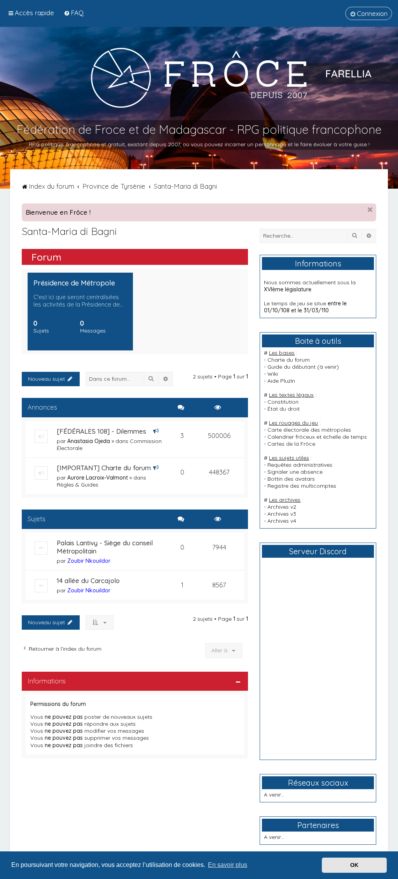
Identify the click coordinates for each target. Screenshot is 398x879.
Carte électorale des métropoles (309, 429)
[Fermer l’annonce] (370, 209)
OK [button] (354, 865)
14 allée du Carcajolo (88, 580)
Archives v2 (281, 506)
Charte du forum (288, 359)
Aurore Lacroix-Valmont (97, 477)
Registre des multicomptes (301, 485)
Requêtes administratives (299, 464)
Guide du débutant (291, 366)
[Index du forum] (199, 77)
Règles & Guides (77, 484)
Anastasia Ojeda (88, 441)
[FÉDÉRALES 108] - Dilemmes (101, 431)
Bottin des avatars (291, 478)
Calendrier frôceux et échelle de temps (317, 436)
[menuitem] (74, 13)
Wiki (272, 373)
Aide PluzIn (281, 380)
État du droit (283, 408)
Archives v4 (281, 520)
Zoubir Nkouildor (88, 560)
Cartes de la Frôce (291, 443)
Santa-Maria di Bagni (69, 231)
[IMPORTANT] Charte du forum (104, 468)
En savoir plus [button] (227, 864)
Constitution (282, 401)
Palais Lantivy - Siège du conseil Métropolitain (105, 547)
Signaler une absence (295, 471)
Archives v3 (281, 513)
